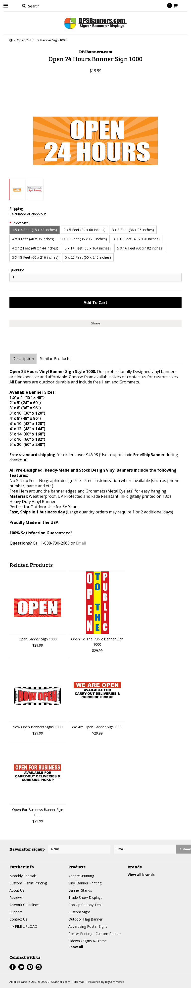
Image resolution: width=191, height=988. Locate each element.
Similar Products (55, 358)
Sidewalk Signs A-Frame (87, 940)
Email (81, 543)
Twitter (21, 967)
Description (23, 358)
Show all (75, 946)
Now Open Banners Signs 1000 (37, 727)
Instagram (39, 967)
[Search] (24, 5)
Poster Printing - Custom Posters (95, 933)
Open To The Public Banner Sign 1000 (97, 642)
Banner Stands (80, 890)
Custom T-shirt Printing (28, 883)
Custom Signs (79, 912)
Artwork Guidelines (24, 904)
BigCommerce (114, 982)
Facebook (12, 967)
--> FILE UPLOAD (23, 926)
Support (15, 912)
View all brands (141, 874)
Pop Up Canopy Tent (85, 904)
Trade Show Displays (85, 897)
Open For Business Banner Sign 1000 (37, 812)
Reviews (16, 897)
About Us (16, 890)
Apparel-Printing (81, 875)
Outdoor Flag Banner (85, 919)
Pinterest (30, 967)
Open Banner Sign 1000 (38, 639)
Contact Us (18, 919)
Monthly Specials (23, 875)
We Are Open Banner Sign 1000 (97, 727)
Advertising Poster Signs (87, 926)
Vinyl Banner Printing (84, 883)
